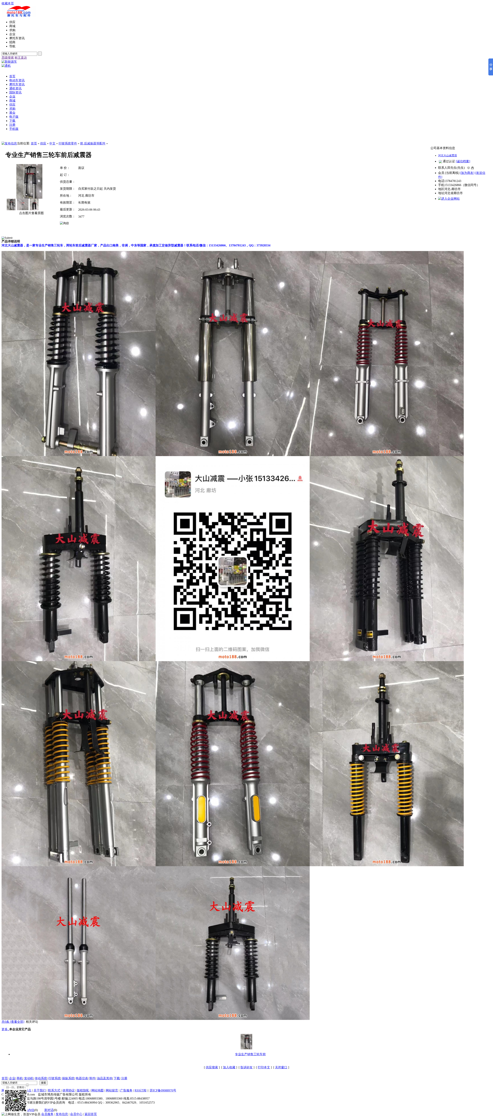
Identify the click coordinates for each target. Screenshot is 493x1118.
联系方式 (54, 1090)
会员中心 (76, 1114)
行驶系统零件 (68, 143)
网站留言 (112, 1090)
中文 (52, 143)
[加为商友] (467, 172)
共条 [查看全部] (13, 1021)
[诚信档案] (463, 161)
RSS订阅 (140, 1090)
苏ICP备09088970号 (163, 1090)
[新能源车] (9, 61)
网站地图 (97, 1090)
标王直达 (21, 57)
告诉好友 (246, 1067)
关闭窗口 (281, 1067)
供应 (43, 143)
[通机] (6, 65)
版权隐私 (83, 1090)
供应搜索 (212, 1067)
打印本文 (264, 1067)
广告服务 (126, 1090)
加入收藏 (229, 1067)
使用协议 (68, 1090)
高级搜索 (8, 57)
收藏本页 (8, 3)
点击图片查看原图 (31, 213)
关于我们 (40, 1090)
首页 (34, 143)
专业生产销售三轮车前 (250, 1054)
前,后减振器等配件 (93, 143)
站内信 (29, 1110)
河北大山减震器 (447, 155)
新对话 (49, 1110)
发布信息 (62, 1114)
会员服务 (47, 1114)
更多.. (5, 1029)
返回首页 (91, 1114)
